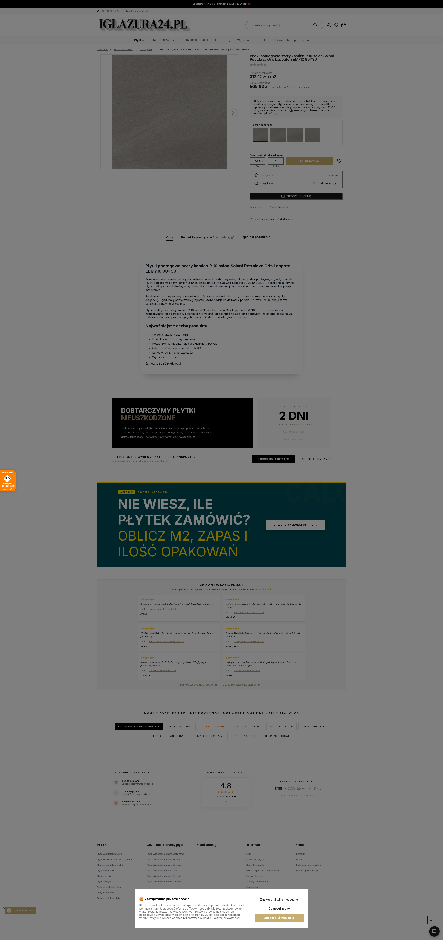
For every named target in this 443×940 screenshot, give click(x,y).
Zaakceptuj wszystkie (279, 917)
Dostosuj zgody (279, 908)
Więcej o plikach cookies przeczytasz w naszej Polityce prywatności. (195, 918)
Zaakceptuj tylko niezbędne (279, 899)
